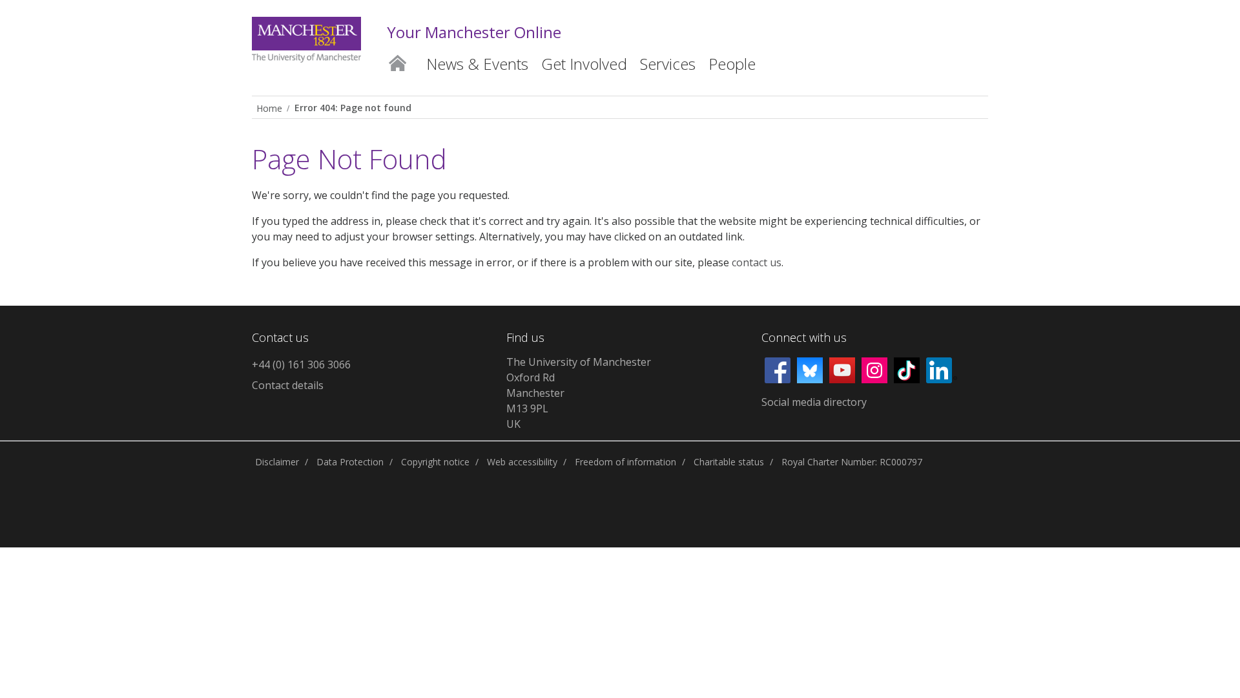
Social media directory (814, 402)
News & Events (477, 63)
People (732, 63)
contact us (756, 262)
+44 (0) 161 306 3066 (301, 364)
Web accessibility (522, 462)
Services (668, 63)
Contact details (288, 385)
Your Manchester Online (474, 31)
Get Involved (584, 63)
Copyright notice (435, 462)
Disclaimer (277, 462)
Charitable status (729, 462)
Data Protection (350, 462)
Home (397, 60)
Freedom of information (625, 462)
